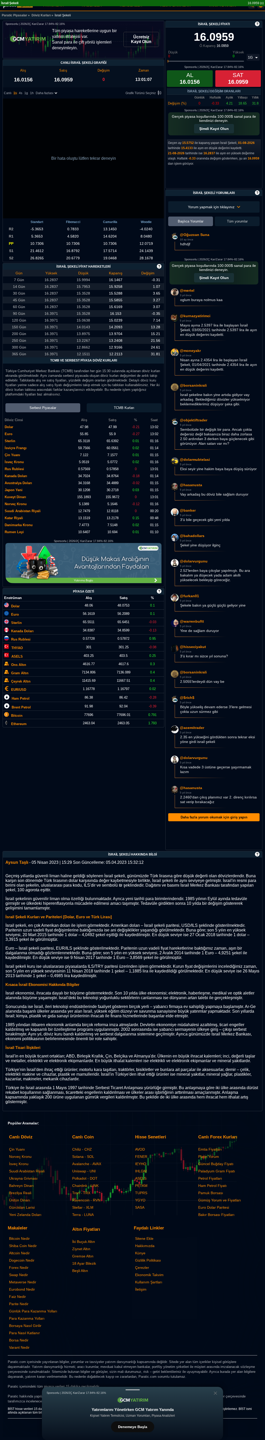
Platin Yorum (208, 1156)
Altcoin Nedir (19, 1253)
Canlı (7, 93)
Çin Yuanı (17, 1149)
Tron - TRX (81, 1193)
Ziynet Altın (81, 1249)
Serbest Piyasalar (43, 408)
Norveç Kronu (20, 1156)
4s (20, 93)
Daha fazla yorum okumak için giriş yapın (214, 817)
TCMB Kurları (124, 408)
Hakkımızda (144, 1246)
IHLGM (141, 1171)
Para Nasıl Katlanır (24, 1333)
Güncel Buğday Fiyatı (215, 1164)
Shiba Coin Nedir (23, 1246)
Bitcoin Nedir (19, 1238)
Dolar (15, 606)
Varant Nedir (19, 1347)
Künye (140, 1253)
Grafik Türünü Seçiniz (141, 93)
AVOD (140, 1149)
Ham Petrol (21, 698)
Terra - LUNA (83, 1215)
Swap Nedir (18, 1275)
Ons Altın (18, 665)
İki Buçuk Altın (83, 1242)
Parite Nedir (18, 1304)
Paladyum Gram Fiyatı (216, 1171)
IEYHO (140, 1164)
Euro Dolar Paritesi (213, 1207)
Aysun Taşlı (16, 862)
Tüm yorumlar (237, 221)
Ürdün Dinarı (19, 1200)
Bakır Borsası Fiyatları (216, 1215)
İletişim (140, 1289)
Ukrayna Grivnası (23, 1178)
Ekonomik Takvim (149, 1275)
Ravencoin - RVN (86, 1200)
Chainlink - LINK (85, 1186)
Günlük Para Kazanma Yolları (33, 1311)
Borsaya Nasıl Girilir (25, 1326)
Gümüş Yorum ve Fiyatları (219, 1200)
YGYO (140, 1200)
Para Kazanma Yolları (27, 1318)
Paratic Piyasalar (14, 15)
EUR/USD (18, 690)
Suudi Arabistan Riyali (27, 1171)
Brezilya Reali (20, 1193)
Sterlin (16, 623)
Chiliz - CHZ (82, 1149)
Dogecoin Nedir (21, 1260)
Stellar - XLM (82, 1207)
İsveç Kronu (18, 1164)
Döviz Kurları (41, 15)
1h (32, 93)
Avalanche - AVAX (86, 1164)
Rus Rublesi (21, 639)
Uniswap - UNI (84, 1171)
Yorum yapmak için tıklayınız (211, 207)
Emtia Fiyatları (210, 1149)
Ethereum (19, 724)
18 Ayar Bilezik (84, 1263)
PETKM (141, 1186)
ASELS (17, 656)
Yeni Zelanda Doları (25, 1215)
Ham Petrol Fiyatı (212, 1186)
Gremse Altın (82, 1256)
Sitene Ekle (144, 1238)
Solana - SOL (83, 1156)
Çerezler (142, 1267)
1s (15, 93)
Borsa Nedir (18, 1340)
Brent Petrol (21, 707)
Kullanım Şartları (148, 1282)
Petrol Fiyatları (210, 1178)
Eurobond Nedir (22, 1289)
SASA (139, 1207)
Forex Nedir (18, 1267)
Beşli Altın (80, 1271)
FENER (141, 1156)
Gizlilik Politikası (148, 1260)
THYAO (17, 648)
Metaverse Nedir (22, 1282)
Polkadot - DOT (85, 1178)
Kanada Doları (22, 631)
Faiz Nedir (17, 1297)
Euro (15, 614)
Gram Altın (19, 673)
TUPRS (141, 1193)
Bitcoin (17, 716)
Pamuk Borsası (210, 1193)
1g (26, 93)
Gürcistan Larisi (22, 1207)
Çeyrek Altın (21, 681)
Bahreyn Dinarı (21, 1186)
